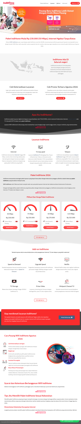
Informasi (64, 3)
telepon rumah (72, 119)
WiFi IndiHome (14, 42)
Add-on (58, 3)
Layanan (52, 3)
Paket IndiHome (44, 3)
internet (17, 155)
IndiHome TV (36, 155)
